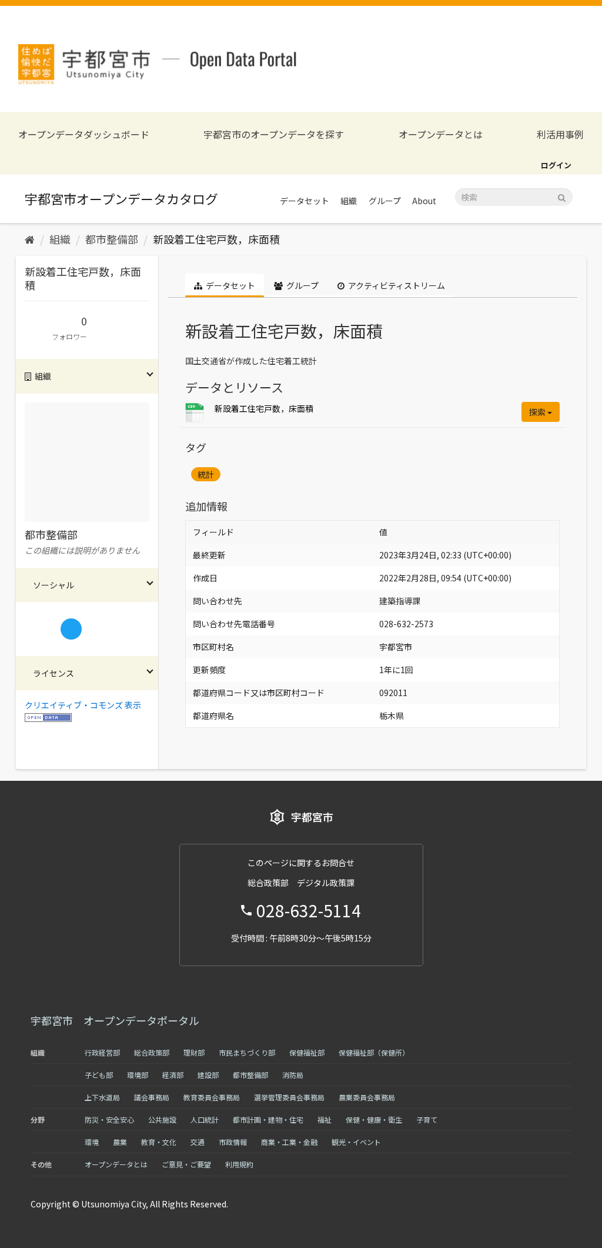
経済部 (172, 1075)
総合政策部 (151, 1052)
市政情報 (233, 1142)
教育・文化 (158, 1142)
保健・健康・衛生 (374, 1119)
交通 (197, 1142)
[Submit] (562, 196)
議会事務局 (151, 1097)
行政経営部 (102, 1052)
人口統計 (204, 1119)
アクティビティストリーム (395, 285)
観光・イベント (356, 1142)
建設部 (208, 1075)
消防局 (292, 1075)
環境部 (137, 1075)
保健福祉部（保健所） (374, 1052)
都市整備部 (111, 239)
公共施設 (162, 1119)
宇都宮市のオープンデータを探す (273, 134)
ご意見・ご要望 (186, 1164)
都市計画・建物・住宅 (268, 1119)
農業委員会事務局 (367, 1097)
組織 (348, 201)
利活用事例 (560, 134)
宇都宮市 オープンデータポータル (115, 1020)
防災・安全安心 (109, 1119)
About (424, 201)
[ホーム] (30, 239)
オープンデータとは (441, 134)
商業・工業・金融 (289, 1142)
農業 (120, 1142)
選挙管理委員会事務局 (289, 1097)
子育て (426, 1119)
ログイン (556, 165)
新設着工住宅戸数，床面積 (216, 239)
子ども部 (99, 1075)
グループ (385, 201)
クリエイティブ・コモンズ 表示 (83, 705)
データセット (304, 201)
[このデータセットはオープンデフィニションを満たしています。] (48, 717)
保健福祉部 (307, 1052)
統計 (206, 474)
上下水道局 (102, 1097)
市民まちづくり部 (247, 1052)
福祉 (324, 1119)
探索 (538, 412)
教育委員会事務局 (211, 1097)
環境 (92, 1142)
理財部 (194, 1052)
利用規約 (239, 1164)
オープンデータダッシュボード (83, 134)
